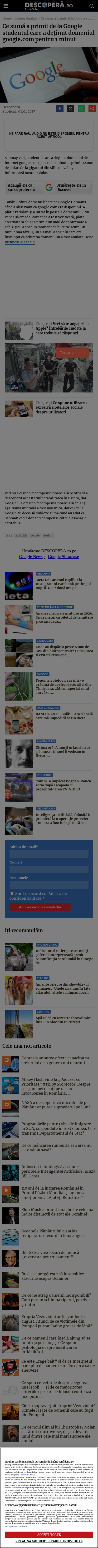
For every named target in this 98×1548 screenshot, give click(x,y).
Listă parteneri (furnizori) (17, 1526)
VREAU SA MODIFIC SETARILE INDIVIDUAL (49, 1541)
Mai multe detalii (27, 1475)
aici (71, 1490)
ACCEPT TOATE (49, 1535)
